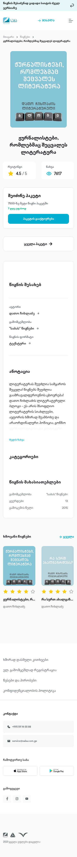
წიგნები (25, 37)
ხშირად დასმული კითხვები (25, 659)
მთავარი (8, 37)
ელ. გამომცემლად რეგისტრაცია (29, 670)
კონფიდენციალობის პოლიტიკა (29, 690)
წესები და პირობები (20, 680)
